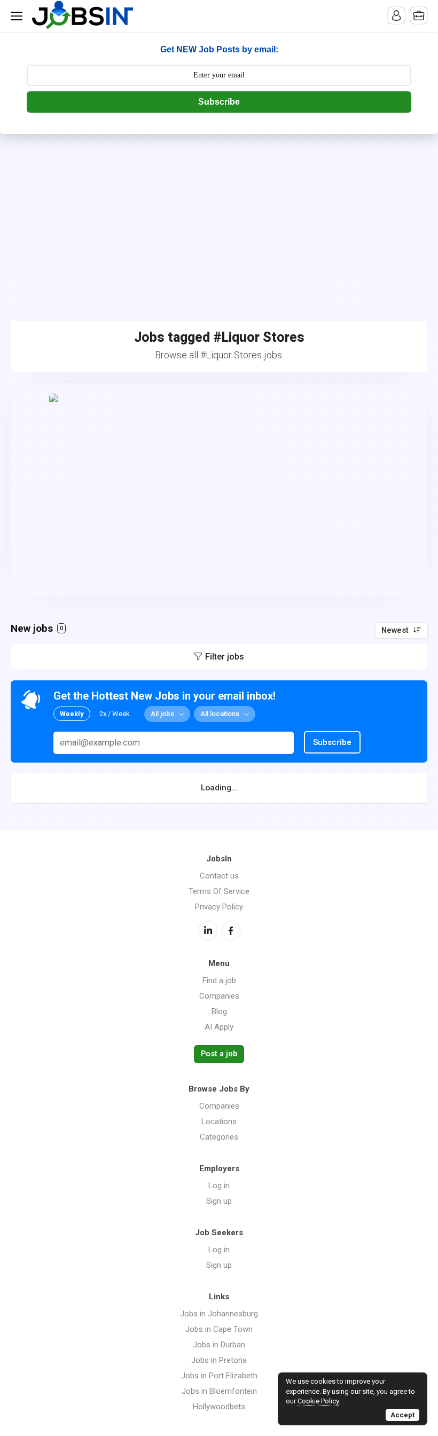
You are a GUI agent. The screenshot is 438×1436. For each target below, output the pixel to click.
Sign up (219, 1201)
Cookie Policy (318, 1401)
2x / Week (114, 714)
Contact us (219, 876)
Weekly (72, 714)
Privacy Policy (219, 907)
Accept (402, 1415)
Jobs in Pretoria (219, 1360)
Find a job (219, 980)
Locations (219, 1121)
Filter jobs (224, 657)
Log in (219, 1185)
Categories (219, 1137)
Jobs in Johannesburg (219, 1314)
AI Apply (219, 1027)
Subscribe (219, 101)
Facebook (231, 931)
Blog (219, 1011)
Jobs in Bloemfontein (219, 1391)
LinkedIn (208, 931)
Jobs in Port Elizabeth (219, 1375)
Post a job (219, 1053)
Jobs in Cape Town (219, 1329)
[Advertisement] (219, 214)
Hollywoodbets (219, 1406)
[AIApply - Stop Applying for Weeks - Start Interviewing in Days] (219, 490)
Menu (19, 16)
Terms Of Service (219, 891)
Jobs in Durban (219, 1344)
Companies (219, 996)
